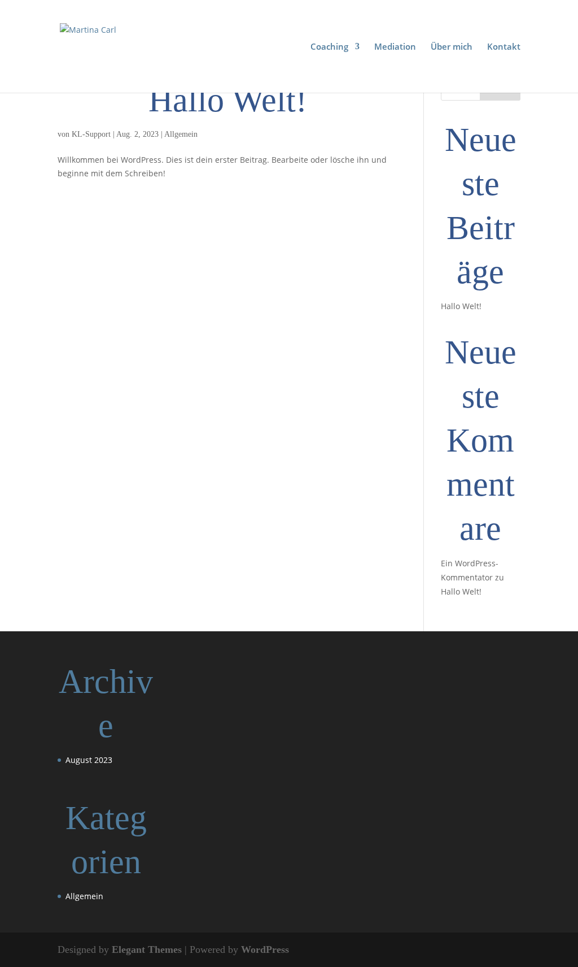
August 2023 (88, 759)
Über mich (451, 47)
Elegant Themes (147, 949)
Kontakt (503, 47)
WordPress (265, 949)
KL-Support (91, 134)
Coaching (329, 47)
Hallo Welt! (227, 100)
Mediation (395, 47)
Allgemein (181, 134)
